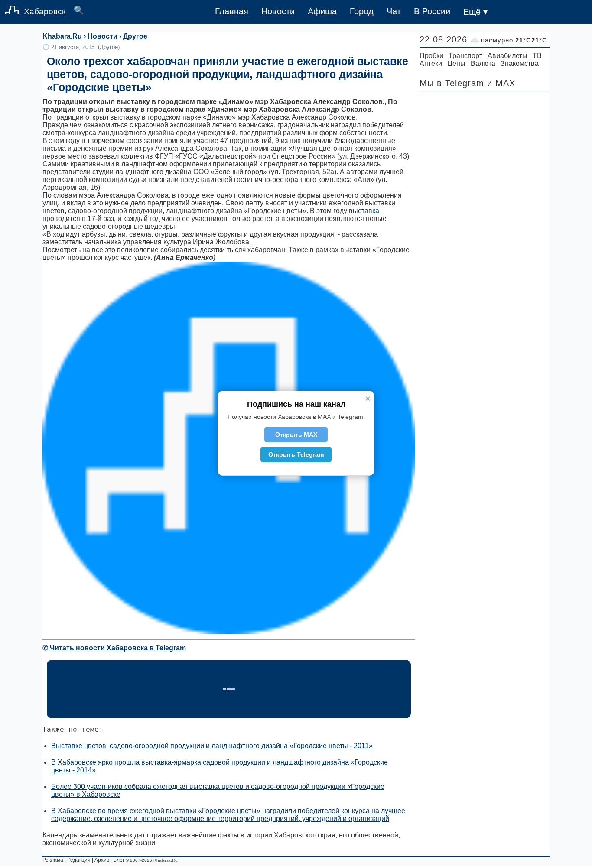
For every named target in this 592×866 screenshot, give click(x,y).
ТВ (537, 55)
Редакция (79, 860)
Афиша (322, 11)
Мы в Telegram (452, 83)
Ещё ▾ (475, 11)
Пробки (431, 55)
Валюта (483, 63)
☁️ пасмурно (508, 40)
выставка (364, 210)
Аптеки (431, 63)
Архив (101, 860)
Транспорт (465, 55)
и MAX (501, 83)
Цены (456, 63)
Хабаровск (44, 11)
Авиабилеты (507, 55)
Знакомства (520, 63)
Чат (394, 11)
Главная (231, 11)
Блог (118, 860)
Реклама (52, 860)
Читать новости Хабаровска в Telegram (118, 648)
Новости (278, 11)
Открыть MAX (296, 434)
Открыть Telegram (296, 454)
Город (362, 11)
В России (432, 11)
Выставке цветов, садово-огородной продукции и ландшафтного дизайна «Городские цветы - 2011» (212, 745)
